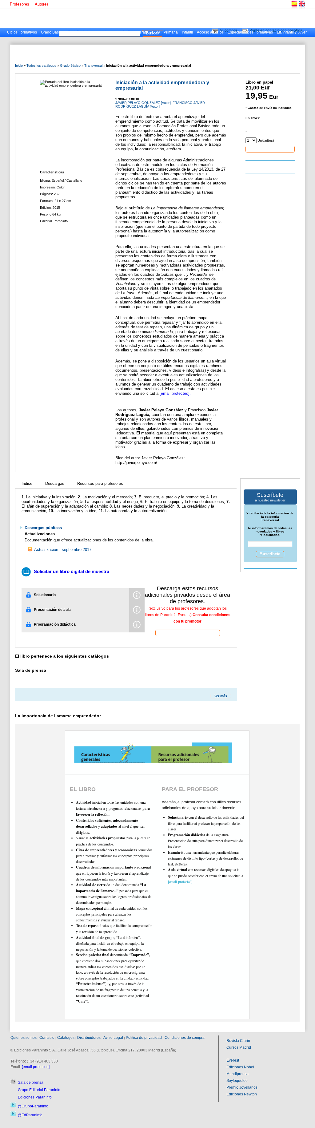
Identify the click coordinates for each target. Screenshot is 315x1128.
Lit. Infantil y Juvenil (293, 32)
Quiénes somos (23, 1037)
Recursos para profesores (100, 483)
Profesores (19, 4)
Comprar (270, 148)
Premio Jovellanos (241, 1087)
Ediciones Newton (241, 1094)
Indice (27, 483)
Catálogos (65, 1037)
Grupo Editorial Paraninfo (39, 1090)
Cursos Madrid (238, 1047)
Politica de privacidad (144, 1037)
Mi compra (228, 30)
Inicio (19, 65)
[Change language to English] (301, 7)
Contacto (46, 1037)
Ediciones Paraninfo (35, 1097)
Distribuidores (89, 1037)
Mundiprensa (237, 1074)
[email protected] (174, 393)
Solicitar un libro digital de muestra (71, 571)
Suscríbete (270, 554)
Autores (42, 4)
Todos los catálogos (41, 65)
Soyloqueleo (237, 1081)
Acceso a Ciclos (210, 32)
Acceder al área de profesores (187, 632)
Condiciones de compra (185, 1037)
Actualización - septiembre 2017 (62, 549)
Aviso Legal (113, 1037)
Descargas (54, 483)
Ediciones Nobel (240, 1067)
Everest (232, 1060)
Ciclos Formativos (22, 32)
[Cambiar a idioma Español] (294, 7)
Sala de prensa (30, 1082)
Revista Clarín (238, 1041)
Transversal (93, 65)
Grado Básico (52, 32)
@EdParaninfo (30, 1115)
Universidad (114, 32)
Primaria (171, 32)
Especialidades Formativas (250, 32)
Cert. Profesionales (84, 32)
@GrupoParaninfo (33, 1106)
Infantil (187, 32)
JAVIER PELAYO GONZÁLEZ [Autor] (143, 103)
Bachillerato (138, 32)
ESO (156, 32)
